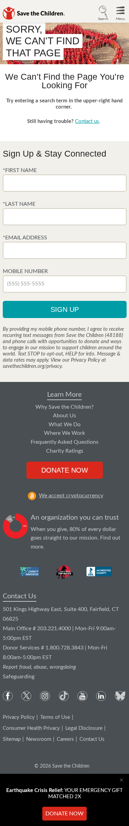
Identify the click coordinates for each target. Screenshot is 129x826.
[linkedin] (101, 696)
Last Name (20, 204)
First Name (21, 170)
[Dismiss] (123, 780)
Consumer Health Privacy (31, 728)
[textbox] (65, 183)
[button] (103, 12)
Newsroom (38, 739)
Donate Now (64, 470)
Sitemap (12, 739)
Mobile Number (25, 271)
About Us (64, 415)
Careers (65, 739)
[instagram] (45, 696)
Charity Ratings (64, 451)
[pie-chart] (16, 532)
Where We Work (64, 433)
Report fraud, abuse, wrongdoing (39, 667)
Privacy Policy (19, 717)
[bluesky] (120, 696)
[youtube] (82, 696)
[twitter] (26, 696)
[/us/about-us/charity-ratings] (30, 571)
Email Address (26, 237)
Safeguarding (18, 676)
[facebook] (8, 696)
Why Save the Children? (64, 407)
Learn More (64, 394)
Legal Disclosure (84, 728)
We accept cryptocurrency (71, 495)
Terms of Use (55, 717)
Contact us (87, 121)
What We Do (64, 424)
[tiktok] (64, 696)
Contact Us (19, 596)
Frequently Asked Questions (64, 442)
